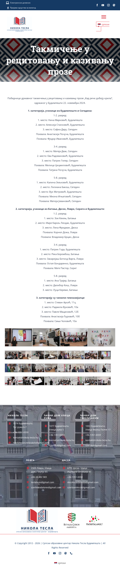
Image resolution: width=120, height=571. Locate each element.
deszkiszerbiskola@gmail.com (82, 482)
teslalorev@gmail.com (42, 482)
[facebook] (97, 5)
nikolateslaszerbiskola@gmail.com (31, 442)
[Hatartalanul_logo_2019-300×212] (94, 515)
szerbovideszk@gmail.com (81, 487)
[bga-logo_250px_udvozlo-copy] (71, 513)
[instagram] (108, 5)
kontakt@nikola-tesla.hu (61, 440)
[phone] (71, 553)
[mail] (114, 5)
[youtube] (103, 5)
